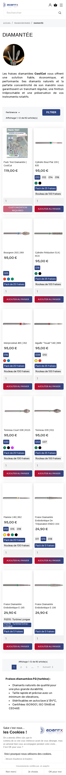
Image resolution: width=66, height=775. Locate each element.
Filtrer (51, 112)
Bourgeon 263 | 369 (14, 252)
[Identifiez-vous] (50, 5)
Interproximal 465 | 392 (15, 343)
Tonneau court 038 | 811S (17, 430)
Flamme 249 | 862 (13, 517)
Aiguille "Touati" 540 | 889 (48, 343)
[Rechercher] (60, 13)
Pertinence (13, 112)
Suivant (48, 667)
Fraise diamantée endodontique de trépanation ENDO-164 (47, 520)
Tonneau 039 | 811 (44, 430)
